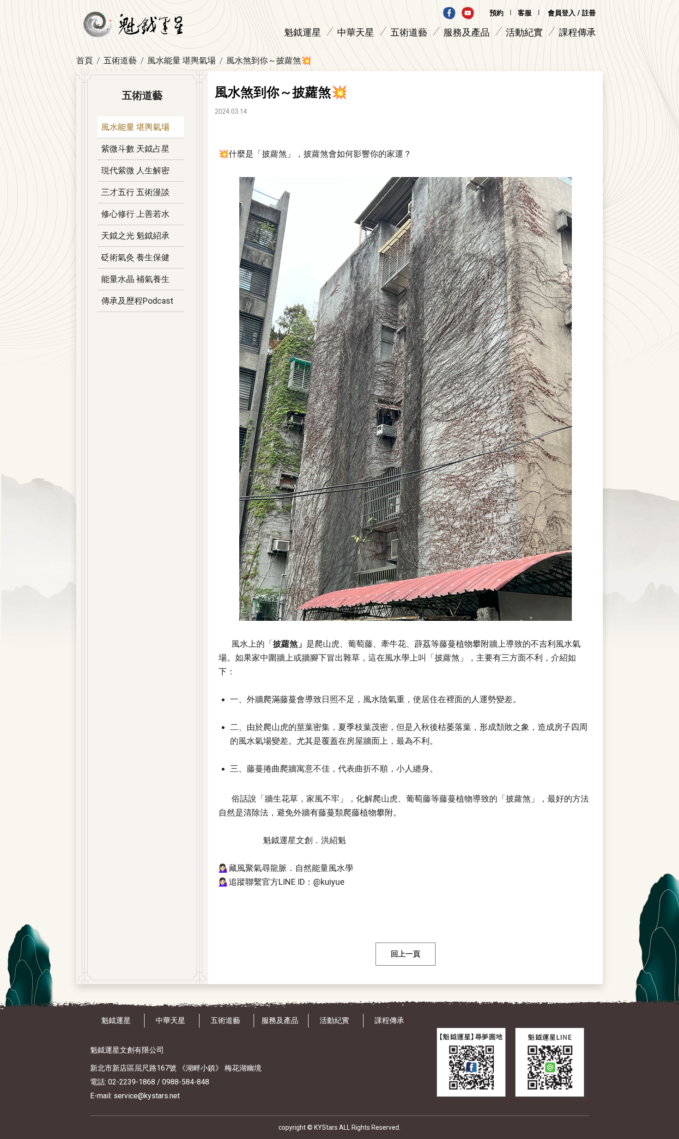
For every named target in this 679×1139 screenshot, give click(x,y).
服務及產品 (279, 1020)
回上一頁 (405, 953)
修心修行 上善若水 (135, 214)
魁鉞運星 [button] (302, 32)
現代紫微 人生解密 (135, 170)
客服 (525, 13)
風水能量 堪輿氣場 (181, 60)
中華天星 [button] (355, 32)
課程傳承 (577, 32)
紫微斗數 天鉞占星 (135, 148)
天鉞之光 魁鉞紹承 (135, 235)
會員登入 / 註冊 (572, 13)
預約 (496, 13)
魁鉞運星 (116, 1020)
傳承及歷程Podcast (137, 301)
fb (449, 13)
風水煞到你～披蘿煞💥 (268, 60)
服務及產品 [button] (466, 32)
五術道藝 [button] (408, 32)
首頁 (84, 60)
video (468, 13)
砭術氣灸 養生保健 (135, 257)
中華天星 (170, 1020)
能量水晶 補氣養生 (135, 279)
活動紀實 (524, 32)
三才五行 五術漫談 (135, 192)
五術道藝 (120, 60)
